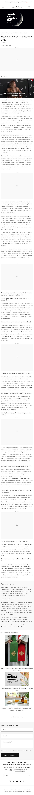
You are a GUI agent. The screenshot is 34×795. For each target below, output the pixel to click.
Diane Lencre (17, 789)
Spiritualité (7, 32)
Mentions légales (8, 791)
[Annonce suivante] (31, 2)
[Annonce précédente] (3, 2)
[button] (3, 7)
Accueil (2, 32)
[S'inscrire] (29, 775)
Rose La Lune (10, 789)
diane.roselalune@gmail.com (17, 626)
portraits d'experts (20, 771)
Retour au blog (18, 717)
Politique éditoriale (26, 789)
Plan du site (28, 791)
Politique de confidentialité (19, 791)
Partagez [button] (5, 76)
